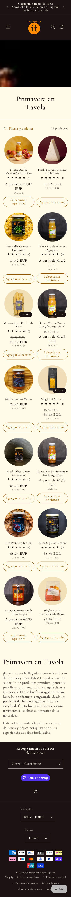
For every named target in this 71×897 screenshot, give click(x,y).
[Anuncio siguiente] (64, 7)
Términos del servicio (27, 883)
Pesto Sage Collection (52, 543)
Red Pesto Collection (18, 543)
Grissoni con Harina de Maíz (18, 325)
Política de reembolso (28, 877)
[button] (8, 26)
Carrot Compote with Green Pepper (18, 612)
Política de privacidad (54, 877)
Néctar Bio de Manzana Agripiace (52, 248)
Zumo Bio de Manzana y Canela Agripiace (52, 473)
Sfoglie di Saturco (52, 399)
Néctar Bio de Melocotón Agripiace (19, 171)
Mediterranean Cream (18, 399)
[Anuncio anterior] (7, 7)
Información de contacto (30, 889)
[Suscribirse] (59, 763)
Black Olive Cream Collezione (19, 473)
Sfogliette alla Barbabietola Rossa (52, 612)
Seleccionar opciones (18, 202)
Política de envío (51, 883)
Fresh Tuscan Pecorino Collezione (52, 171)
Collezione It (32, 872)
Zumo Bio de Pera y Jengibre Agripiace (52, 325)
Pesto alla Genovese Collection (18, 248)
